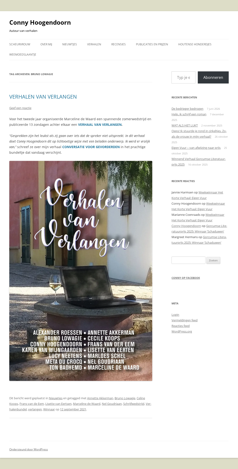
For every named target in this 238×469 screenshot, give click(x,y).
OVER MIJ (46, 44)
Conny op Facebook (186, 277)
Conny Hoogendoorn (40, 22)
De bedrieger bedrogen (187, 108)
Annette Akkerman (100, 398)
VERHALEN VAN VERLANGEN (43, 96)
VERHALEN (94, 44)
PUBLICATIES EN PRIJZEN (152, 44)
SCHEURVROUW (19, 44)
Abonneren (213, 77)
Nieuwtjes (56, 398)
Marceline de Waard (86, 404)
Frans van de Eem (32, 404)
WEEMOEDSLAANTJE (22, 55)
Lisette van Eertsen (58, 404)
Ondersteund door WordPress (28, 449)
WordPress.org (182, 331)
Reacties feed (181, 326)
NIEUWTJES (69, 44)
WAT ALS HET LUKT (185, 125)
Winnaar (49, 409)
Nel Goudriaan (112, 404)
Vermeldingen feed (185, 320)
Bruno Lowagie (125, 398)
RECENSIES (118, 44)
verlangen (35, 409)
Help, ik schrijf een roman (189, 114)
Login (175, 315)
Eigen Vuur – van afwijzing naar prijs (196, 148)
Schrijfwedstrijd (133, 404)
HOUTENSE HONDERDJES (195, 44)
